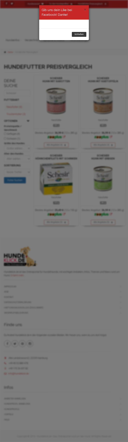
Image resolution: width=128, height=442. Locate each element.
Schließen (79, 34)
